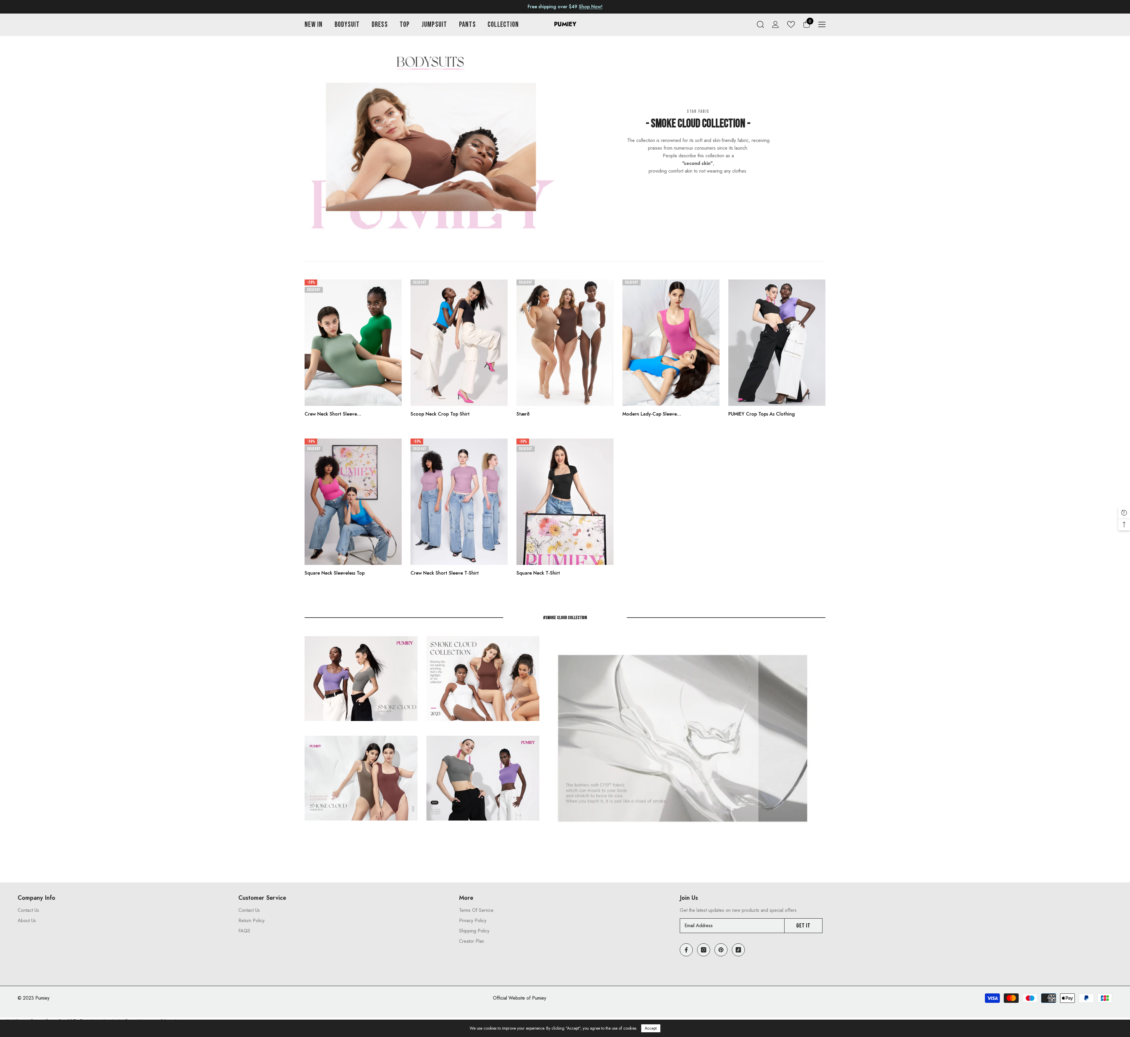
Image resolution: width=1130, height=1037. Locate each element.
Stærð (523, 414)
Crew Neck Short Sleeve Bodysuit (331, 414)
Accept (651, 1028)
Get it (803, 925)
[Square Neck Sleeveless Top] (353, 502)
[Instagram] (703, 949)
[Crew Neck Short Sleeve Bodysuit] (353, 342)
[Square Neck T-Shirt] (565, 502)
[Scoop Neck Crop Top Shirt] (459, 342)
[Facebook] (686, 949)
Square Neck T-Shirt (538, 573)
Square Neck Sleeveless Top (335, 573)
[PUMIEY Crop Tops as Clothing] (776, 342)
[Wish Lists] (791, 24)
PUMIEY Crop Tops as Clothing (761, 414)
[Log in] (775, 24)
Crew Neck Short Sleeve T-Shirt (445, 573)
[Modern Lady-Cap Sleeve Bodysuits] (670, 342)
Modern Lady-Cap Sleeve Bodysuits (649, 414)
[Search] (760, 24)
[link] (432, 143)
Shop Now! (590, 6)
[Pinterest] (720, 949)
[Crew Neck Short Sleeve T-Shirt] (459, 502)
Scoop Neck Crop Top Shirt (440, 414)
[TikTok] (738, 949)
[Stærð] (565, 342)
